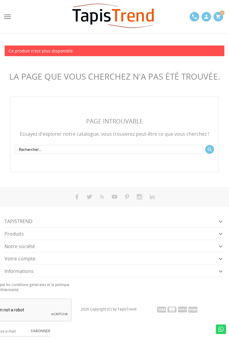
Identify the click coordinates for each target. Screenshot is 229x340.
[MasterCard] (172, 309)
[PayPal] (182, 309)
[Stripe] (192, 309)
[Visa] (161, 309)
